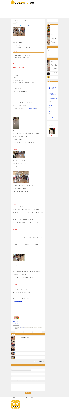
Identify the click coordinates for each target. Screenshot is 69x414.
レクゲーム (49, 48)
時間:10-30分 (35, 327)
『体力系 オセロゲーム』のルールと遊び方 (54, 61)
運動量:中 (16, 328)
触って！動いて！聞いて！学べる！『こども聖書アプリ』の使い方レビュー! (54, 77)
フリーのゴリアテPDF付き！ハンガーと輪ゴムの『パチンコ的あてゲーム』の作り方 (54, 69)
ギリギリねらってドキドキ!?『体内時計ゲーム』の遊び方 (22, 341)
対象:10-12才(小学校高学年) (30, 327)
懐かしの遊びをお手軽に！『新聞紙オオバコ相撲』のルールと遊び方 (54, 39)
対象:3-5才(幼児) (17, 327)
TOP (14, 397)
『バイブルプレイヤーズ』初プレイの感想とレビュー (54, 42)
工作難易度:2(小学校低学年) (52, 94)
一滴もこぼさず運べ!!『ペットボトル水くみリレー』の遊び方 (22, 337)
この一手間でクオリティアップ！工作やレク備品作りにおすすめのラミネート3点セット (54, 73)
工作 (48, 50)
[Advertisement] (34, 10)
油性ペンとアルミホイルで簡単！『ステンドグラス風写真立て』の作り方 (54, 31)
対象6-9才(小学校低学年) (23, 327)
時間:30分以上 (51, 105)
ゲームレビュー (51, 117)
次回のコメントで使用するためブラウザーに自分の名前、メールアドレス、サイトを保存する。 (26, 380)
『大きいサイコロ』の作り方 (54, 26)
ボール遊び (50, 114)
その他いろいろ (50, 55)
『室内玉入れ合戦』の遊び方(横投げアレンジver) (39, 361)
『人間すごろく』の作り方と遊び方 (54, 34)
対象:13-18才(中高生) (52, 88)
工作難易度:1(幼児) (51, 93)
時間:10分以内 (39, 327)
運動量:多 (50, 111)
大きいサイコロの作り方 (32, 108)
